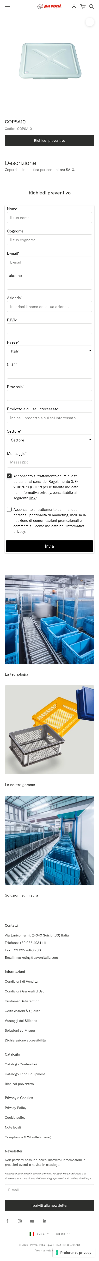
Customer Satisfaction (22, 1001)
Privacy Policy (15, 1108)
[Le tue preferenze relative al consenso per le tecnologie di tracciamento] (74, 1252)
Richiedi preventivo (19, 1084)
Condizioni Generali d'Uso (24, 991)
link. (32, 498)
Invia (49, 546)
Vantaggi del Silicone (21, 1021)
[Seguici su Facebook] (7, 1221)
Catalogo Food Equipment (25, 1074)
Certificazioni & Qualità (22, 1011)
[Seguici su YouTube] (32, 1221)
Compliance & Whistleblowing (27, 1137)
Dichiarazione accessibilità (25, 1040)
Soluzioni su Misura (20, 1030)
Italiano (60, 1233)
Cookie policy (15, 1117)
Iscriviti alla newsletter (49, 1205)
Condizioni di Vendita (21, 981)
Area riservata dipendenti (50, 1250)
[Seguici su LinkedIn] (44, 1221)
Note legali (13, 1127)
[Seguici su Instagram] (19, 1221)
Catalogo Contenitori (21, 1064)
